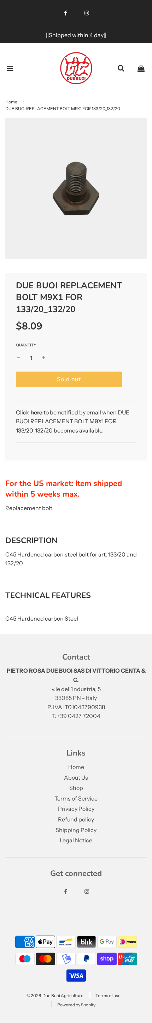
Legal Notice (76, 840)
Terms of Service (76, 798)
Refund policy (76, 819)
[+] (43, 358)
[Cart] (141, 68)
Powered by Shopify (76, 1004)
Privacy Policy (76, 808)
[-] (18, 358)
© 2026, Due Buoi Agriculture (55, 995)
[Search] (121, 68)
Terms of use (108, 995)
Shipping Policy (76, 829)
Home (11, 101)
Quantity (26, 345)
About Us (76, 777)
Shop (76, 787)
